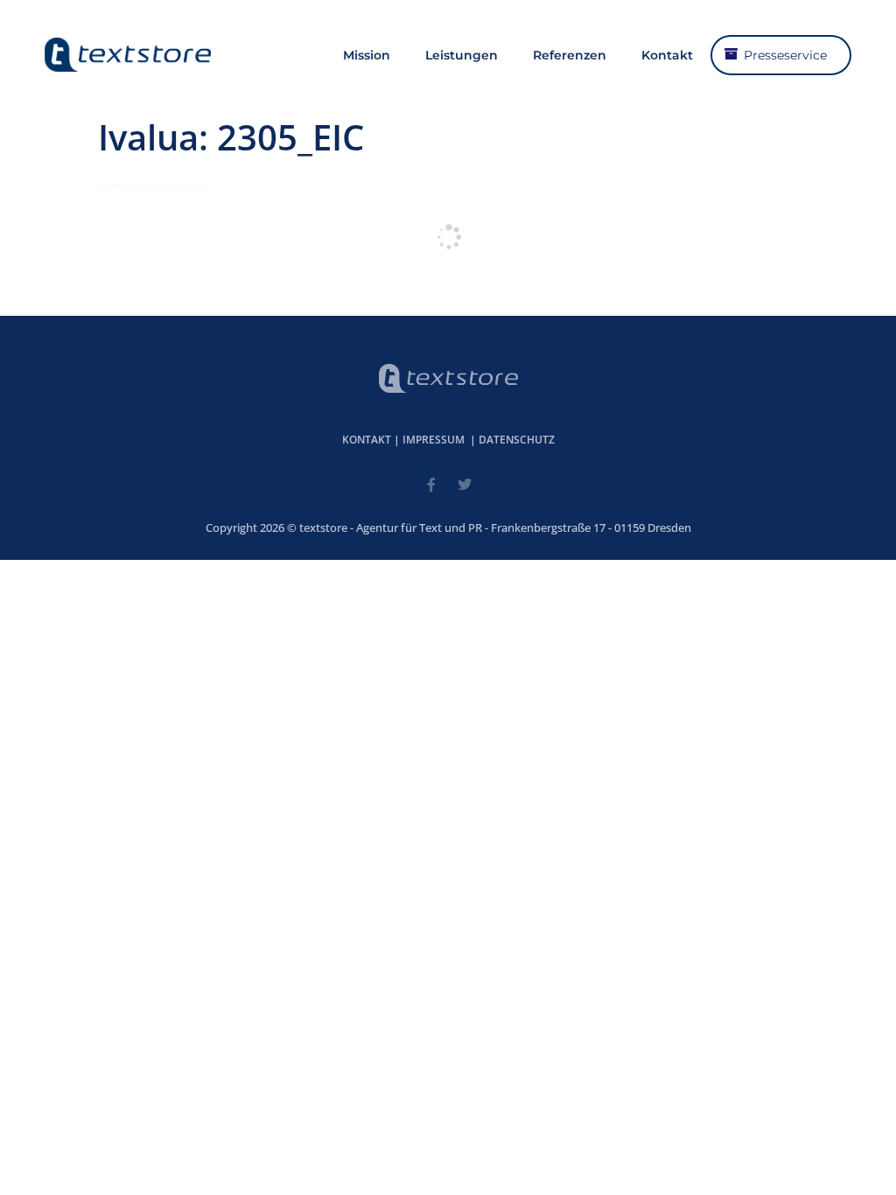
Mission (366, 55)
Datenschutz (517, 439)
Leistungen (461, 55)
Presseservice (785, 55)
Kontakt (667, 55)
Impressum (433, 439)
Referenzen (569, 55)
